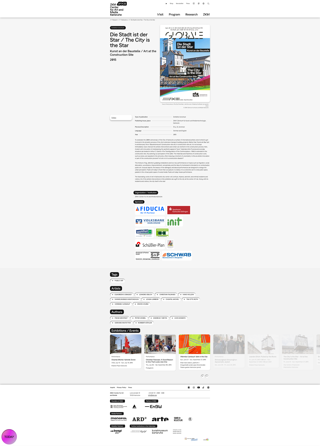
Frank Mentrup (121, 318)
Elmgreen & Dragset (123, 294)
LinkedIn (208, 388)
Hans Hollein (188, 294)
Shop (171, 3)
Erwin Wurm (142, 304)
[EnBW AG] (153, 406)
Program (174, 14)
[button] (185, 63)
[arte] (160, 419)
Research (191, 14)
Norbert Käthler (145, 323)
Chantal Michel (172, 299)
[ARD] (139, 419)
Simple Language (193, 4)
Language (203, 4)
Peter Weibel (140, 318)
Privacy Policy (121, 387)
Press (188, 3)
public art (119, 281)
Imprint (112, 387)
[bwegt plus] (116, 432)
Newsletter (179, 3)
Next (206, 376)
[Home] (121, 9)
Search (208, 4)
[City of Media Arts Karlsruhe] (206, 440)
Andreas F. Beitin (160, 318)
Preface (114, 117)
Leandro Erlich (145, 294)
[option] (125, 351)
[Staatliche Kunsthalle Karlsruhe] (177, 432)
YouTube (198, 388)
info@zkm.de (152, 395)
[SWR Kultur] (178, 419)
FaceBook (188, 388)
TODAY (9, 437)
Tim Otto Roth (192, 299)
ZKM (206, 14)
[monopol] (118, 419)
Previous (202, 376)
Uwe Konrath (180, 318)
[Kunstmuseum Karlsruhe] (160, 432)
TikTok (203, 388)
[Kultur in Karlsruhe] (190, 419)
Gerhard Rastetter (123, 323)
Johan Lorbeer (152, 299)
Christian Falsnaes (167, 294)
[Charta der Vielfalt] (191, 440)
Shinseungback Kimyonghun (127, 299)
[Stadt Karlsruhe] (134, 406)
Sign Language (198, 4)
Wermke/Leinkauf (122, 304)
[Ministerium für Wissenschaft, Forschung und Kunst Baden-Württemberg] (118, 406)
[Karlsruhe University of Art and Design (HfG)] (138, 431)
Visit (160, 14)
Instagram (193, 388)
